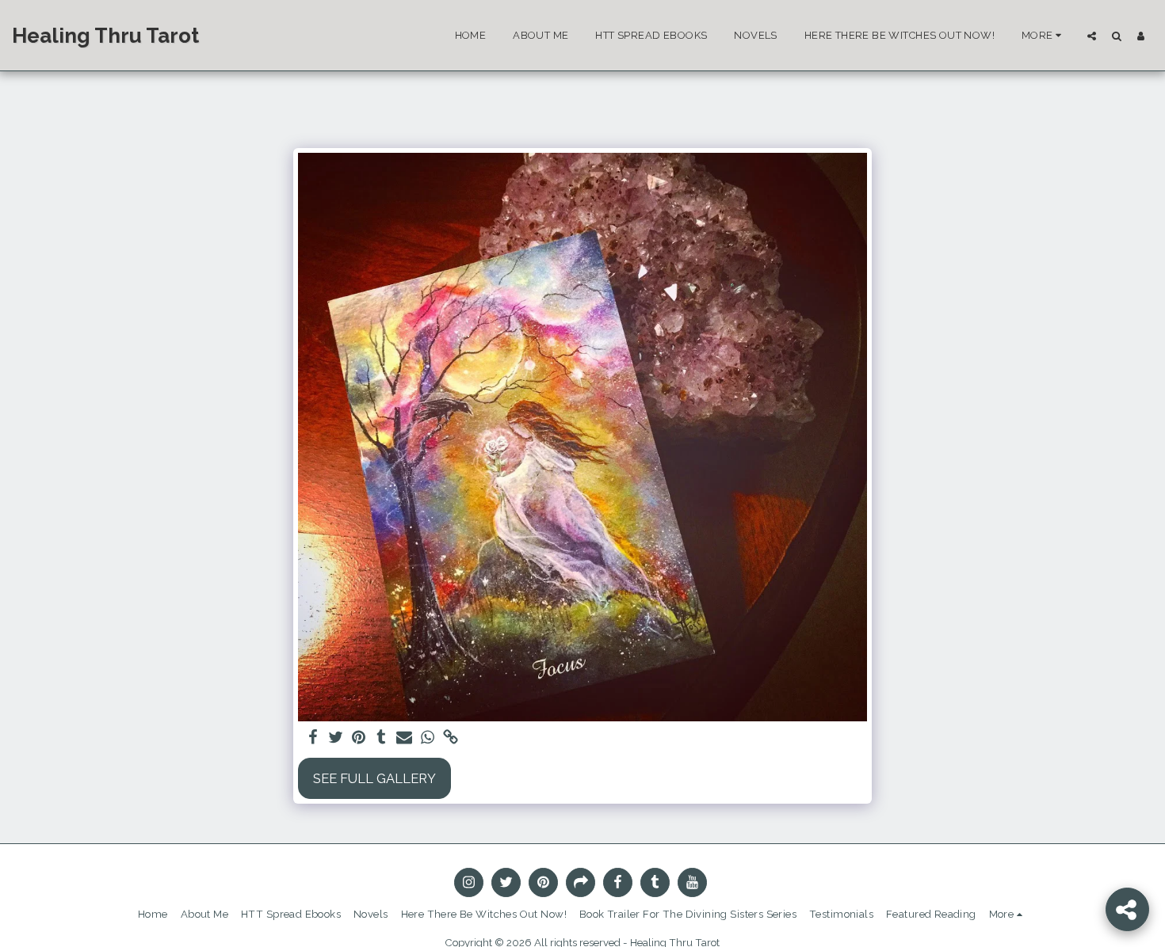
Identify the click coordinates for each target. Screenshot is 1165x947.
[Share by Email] (404, 738)
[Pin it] (358, 738)
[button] (1091, 35)
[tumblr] (381, 738)
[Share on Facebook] (312, 738)
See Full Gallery (374, 778)
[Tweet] (335, 738)
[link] (450, 738)
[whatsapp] (427, 738)
